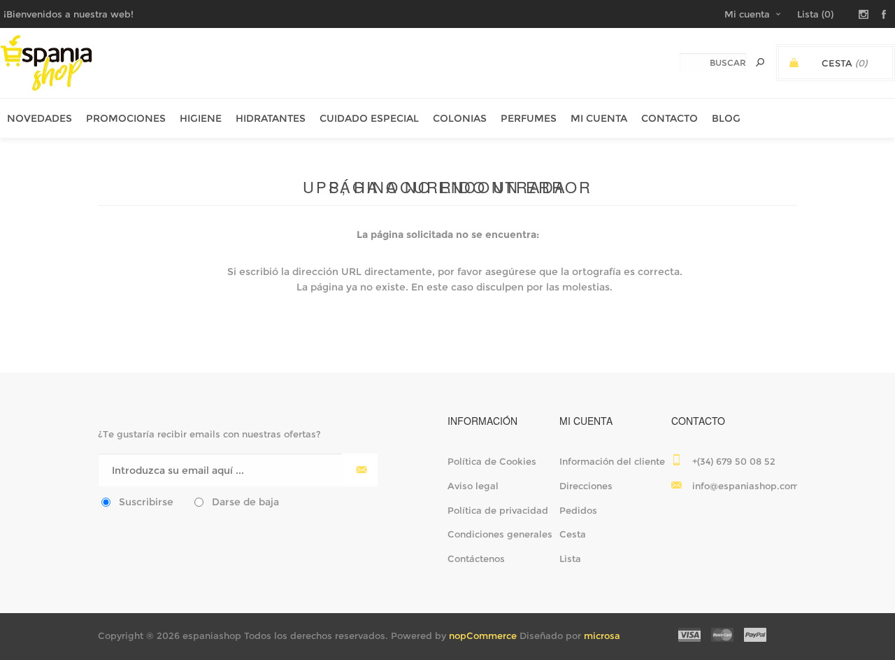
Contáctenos (476, 558)
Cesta (572, 534)
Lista (570, 558)
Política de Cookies (492, 461)
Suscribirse (146, 502)
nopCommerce (483, 635)
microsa (602, 635)
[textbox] (713, 62)
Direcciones (586, 485)
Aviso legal (473, 485)
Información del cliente (612, 461)
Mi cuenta (747, 14)
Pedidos (578, 510)
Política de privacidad (498, 510)
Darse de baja (245, 502)
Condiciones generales (500, 534)
